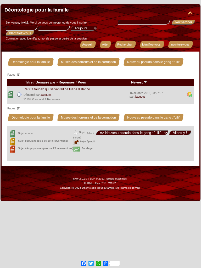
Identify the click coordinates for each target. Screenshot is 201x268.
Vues (82, 82)
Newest (137, 82)
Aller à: (91, 133)
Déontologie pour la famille (36, 10)
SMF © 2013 (97, 178)
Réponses (67, 82)
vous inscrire (78, 22)
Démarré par (45, 82)
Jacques (46, 94)
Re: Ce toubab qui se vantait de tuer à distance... (58, 89)
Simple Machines (116, 178)
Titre (28, 82)
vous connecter (52, 22)
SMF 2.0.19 (80, 178)
